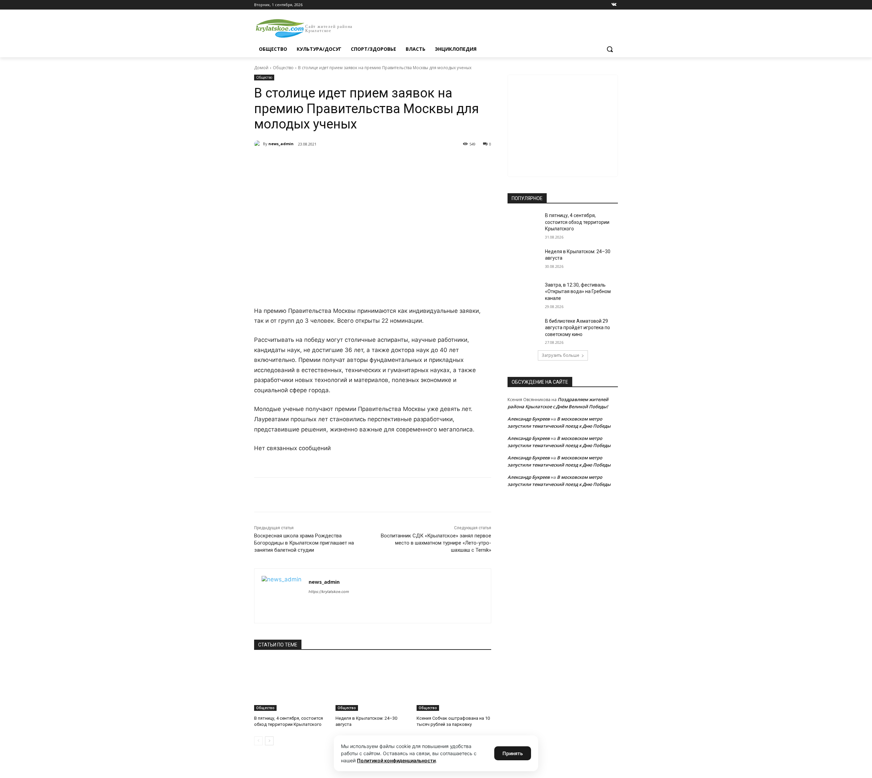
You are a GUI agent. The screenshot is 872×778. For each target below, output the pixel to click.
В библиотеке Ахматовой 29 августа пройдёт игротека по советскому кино (577, 327)
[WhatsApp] (348, 161)
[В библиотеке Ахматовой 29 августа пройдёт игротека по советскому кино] (524, 329)
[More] (380, 161)
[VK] (317, 161)
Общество (283, 68)
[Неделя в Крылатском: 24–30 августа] (373, 685)
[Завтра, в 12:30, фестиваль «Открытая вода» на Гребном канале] (524, 293)
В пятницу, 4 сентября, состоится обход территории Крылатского (577, 222)
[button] (610, 49)
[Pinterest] (364, 161)
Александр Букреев (529, 419)
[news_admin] (258, 143)
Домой (261, 68)
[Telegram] (332, 161)
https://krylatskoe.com (329, 591)
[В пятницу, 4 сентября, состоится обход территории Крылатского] (291, 685)
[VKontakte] (614, 5)
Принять (512, 753)
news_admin (281, 143)
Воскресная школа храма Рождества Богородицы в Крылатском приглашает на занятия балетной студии (304, 543)
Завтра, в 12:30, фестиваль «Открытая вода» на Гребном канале (578, 291)
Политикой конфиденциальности (396, 760)
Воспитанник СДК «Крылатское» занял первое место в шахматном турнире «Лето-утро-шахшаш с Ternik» (436, 543)
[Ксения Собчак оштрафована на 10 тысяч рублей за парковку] (454, 685)
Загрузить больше (560, 355)
